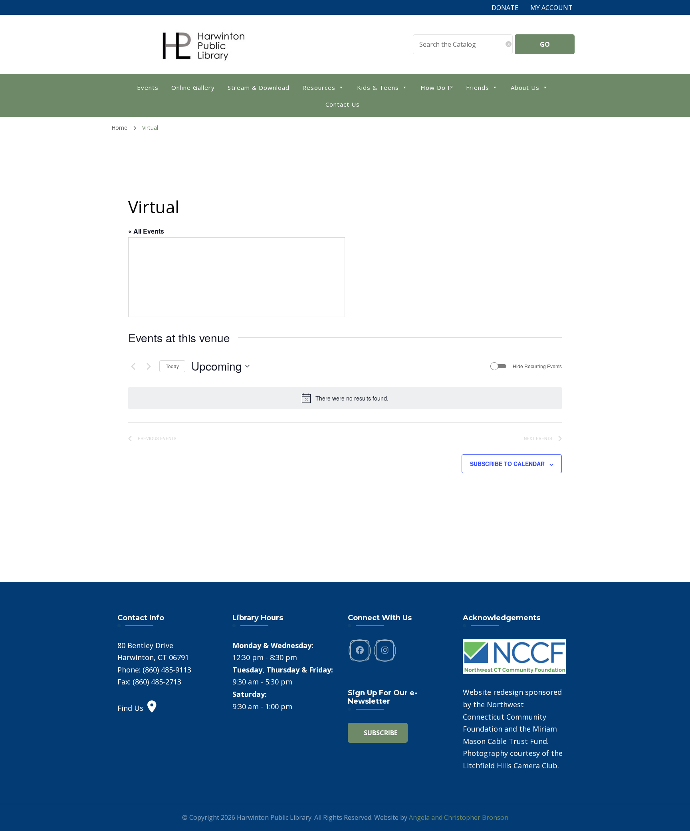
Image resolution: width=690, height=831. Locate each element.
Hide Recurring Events (537, 366)
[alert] (345, 398)
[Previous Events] (133, 366)
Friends (477, 87)
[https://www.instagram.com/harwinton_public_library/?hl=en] (385, 650)
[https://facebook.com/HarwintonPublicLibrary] (360, 650)
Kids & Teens (378, 87)
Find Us (130, 708)
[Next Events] (148, 366)
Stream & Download (258, 87)
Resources (318, 87)
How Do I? (436, 87)
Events (148, 87)
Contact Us (342, 104)
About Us (525, 87)
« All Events (146, 231)
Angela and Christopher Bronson (458, 817)
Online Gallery (193, 87)
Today (172, 366)
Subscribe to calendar (507, 464)
